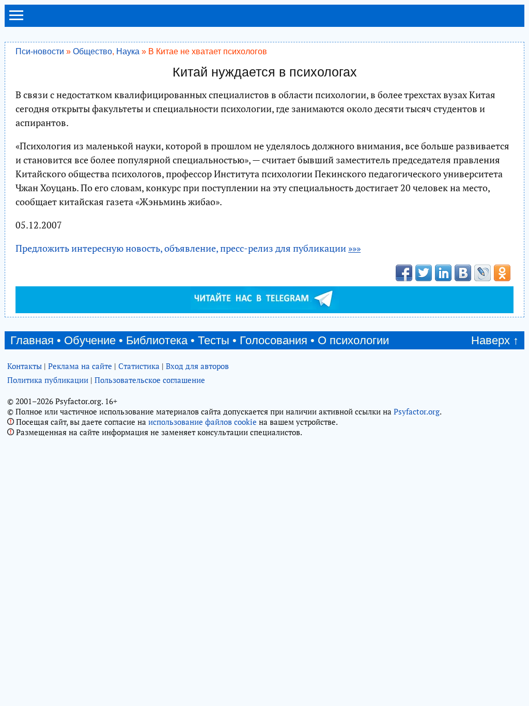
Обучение (90, 340)
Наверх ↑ (495, 340)
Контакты (24, 366)
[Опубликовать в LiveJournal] (482, 273)
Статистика (139, 366)
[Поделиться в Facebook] (404, 273)
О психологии (353, 340)
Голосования (273, 340)
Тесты (213, 340)
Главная (32, 340)
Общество (92, 51)
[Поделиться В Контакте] (463, 273)
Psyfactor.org (417, 411)
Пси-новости (39, 51)
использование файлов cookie (202, 422)
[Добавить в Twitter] (423, 273)
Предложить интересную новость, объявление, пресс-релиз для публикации (188, 248)
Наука (127, 51)
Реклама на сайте (80, 366)
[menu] (16, 19)
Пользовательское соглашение (150, 380)
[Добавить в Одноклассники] (502, 273)
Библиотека (157, 340)
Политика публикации (47, 380)
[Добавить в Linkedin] (443, 273)
